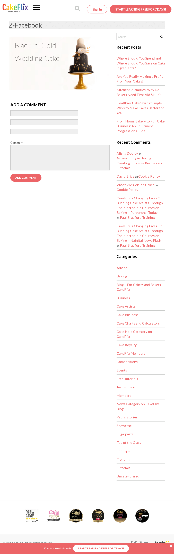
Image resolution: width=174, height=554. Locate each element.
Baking (122, 276)
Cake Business (127, 315)
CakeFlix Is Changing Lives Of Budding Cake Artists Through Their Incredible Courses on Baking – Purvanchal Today (140, 205)
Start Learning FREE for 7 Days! (140, 9)
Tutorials (123, 468)
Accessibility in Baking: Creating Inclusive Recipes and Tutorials (140, 163)
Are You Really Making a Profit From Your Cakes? (140, 78)
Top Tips (123, 451)
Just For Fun (126, 387)
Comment (16, 142)
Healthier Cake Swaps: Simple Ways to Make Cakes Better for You (140, 108)
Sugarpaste (125, 434)
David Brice (125, 176)
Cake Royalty (127, 345)
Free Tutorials (127, 379)
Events (122, 370)
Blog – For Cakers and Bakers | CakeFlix (140, 287)
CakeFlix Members (131, 353)
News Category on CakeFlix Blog (138, 406)
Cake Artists (126, 306)
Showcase (124, 426)
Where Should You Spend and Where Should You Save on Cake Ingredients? (141, 63)
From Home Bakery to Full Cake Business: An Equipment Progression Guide (141, 126)
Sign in (97, 9)
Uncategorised (128, 476)
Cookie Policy (149, 176)
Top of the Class (129, 442)
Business (123, 298)
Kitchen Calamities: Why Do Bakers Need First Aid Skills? (139, 92)
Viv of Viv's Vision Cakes (135, 185)
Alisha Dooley (127, 153)
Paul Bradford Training (137, 217)
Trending (123, 459)
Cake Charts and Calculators (138, 323)
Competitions (127, 362)
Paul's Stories (127, 417)
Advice (122, 268)
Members (124, 395)
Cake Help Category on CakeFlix (134, 333)
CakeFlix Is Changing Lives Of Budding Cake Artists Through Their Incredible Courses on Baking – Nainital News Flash (140, 233)
